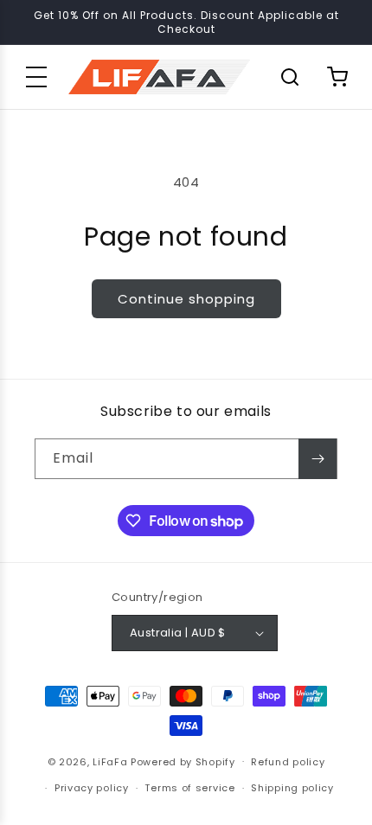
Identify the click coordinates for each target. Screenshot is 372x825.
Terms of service (189, 788)
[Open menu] (36, 77)
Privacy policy (92, 788)
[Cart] (337, 77)
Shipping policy (292, 788)
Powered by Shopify (183, 761)
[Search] (290, 77)
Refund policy (287, 762)
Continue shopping (186, 299)
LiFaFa (110, 761)
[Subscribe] (317, 458)
